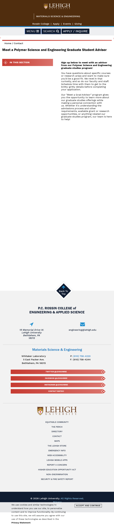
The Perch (57, 427)
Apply (56, 23)
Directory (57, 431)
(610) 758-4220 (82, 356)
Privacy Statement (20, 522)
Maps (57, 441)
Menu (31, 31)
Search (49, 31)
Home (7, 43)
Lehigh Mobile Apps (57, 460)
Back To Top (63, 292)
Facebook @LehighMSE (56, 378)
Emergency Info (57, 450)
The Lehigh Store (57, 446)
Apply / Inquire (75, 31)
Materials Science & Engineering (58, 16)
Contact (18, 43)
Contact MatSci (56, 391)
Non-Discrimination (57, 474)
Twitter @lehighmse (56, 372)
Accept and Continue (88, 506)
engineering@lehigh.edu (82, 329)
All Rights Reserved (72, 498)
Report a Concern (57, 465)
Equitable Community (57, 422)
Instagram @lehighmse (56, 385)
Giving (78, 23)
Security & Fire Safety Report (57, 479)
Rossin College (40, 23)
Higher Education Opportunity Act (57, 470)
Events (67, 23)
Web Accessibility (57, 455)
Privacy (57, 502)
